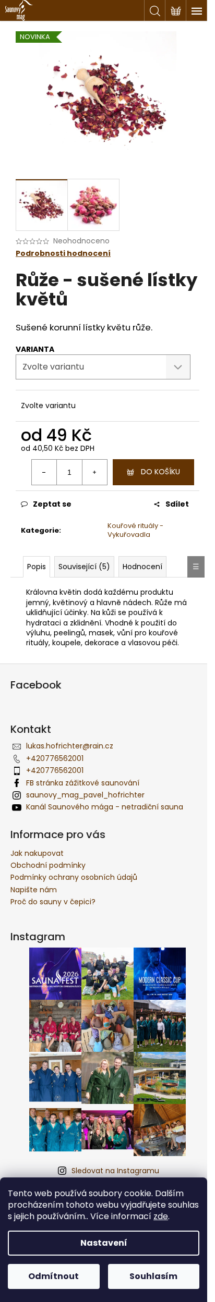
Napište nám (33, 890)
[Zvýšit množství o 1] (94, 472)
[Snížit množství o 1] (44, 472)
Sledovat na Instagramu (115, 1170)
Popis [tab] (36, 566)
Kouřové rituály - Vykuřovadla (135, 530)
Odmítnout (53, 1276)
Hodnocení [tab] (142, 566)
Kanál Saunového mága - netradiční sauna (104, 807)
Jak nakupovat (37, 853)
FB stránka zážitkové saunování (82, 783)
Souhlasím (153, 1276)
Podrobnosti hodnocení (63, 254)
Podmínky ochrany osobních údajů (73, 877)
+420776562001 (54, 758)
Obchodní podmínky (48, 865)
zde (160, 1216)
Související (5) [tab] (84, 566)
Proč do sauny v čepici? (52, 901)
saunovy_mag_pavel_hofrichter (85, 795)
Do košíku (160, 471)
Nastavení (103, 1243)
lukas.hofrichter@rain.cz (69, 746)
